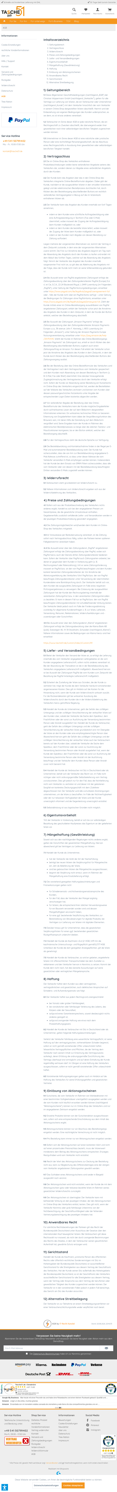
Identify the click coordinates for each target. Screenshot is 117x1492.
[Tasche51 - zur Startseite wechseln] (12, 11)
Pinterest (95, 1425)
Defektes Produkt (39, 1420)
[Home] (4, 21)
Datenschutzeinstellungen (46, 1485)
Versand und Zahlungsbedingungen (11, 73)
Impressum (6, 107)
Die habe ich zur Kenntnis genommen (60, 1354)
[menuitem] (74, 11)
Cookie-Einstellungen (11, 45)
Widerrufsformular (39, 1450)
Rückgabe (6, 80)
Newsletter (63, 1427)
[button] (4, 1487)
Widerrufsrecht (8, 85)
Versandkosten (52, 1463)
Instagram (95, 1430)
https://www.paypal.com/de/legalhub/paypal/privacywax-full (72, 301)
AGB (3, 96)
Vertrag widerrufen (40, 1430)
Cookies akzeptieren (73, 1485)
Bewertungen (64, 1420)
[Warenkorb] (109, 10)
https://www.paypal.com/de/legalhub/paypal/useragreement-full (79, 291)
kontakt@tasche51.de (12, 151)
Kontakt (5, 66)
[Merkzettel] (86, 10)
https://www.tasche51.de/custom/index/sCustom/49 (68, 643)
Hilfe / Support (8, 61)
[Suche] (74, 10)
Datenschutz (7, 91)
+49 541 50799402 (16, 1430)
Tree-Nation (6, 101)
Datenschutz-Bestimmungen (46, 1354)
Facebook (95, 1420)
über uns (5, 55)
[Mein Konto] (97, 10)
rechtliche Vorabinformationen (15, 50)
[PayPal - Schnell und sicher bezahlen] (19, 120)
